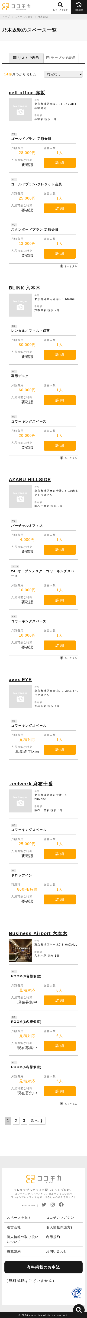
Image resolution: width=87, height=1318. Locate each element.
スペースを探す (19, 1217)
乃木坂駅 (43, 16)
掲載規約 (14, 1251)
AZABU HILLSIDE (30, 479)
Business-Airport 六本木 (38, 933)
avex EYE (20, 679)
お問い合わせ (56, 1251)
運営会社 (14, 1227)
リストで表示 (28, 58)
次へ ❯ (37, 1121)
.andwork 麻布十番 (31, 783)
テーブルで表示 (63, 58)
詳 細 (59, 163)
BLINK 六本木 (25, 287)
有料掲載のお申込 (43, 1267)
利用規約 (53, 1237)
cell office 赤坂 (27, 92)
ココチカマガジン (60, 1217)
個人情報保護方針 (60, 1227)
